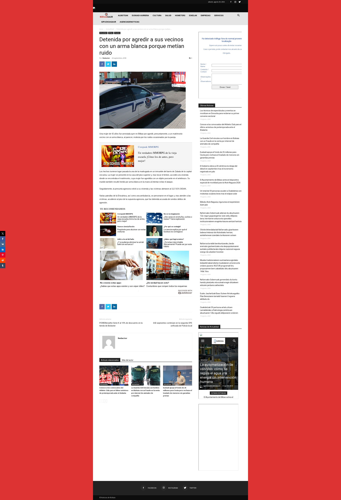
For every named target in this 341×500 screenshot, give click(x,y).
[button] (238, 15)
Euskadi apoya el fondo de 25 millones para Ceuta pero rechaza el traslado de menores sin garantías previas (219, 155)
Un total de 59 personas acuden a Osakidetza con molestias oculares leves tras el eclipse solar (220, 192)
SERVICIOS (219, 15)
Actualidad (110, 29)
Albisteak (123, 15)
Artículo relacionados (110, 360)
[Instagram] (235, 2)
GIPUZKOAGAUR (108, 22)
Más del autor (127, 360)
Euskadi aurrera (140, 15)
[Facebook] (231, 2)
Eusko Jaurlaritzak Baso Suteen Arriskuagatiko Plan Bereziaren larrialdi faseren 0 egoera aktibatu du (219, 296)
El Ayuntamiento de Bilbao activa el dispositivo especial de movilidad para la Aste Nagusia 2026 (220, 181)
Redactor (106, 58)
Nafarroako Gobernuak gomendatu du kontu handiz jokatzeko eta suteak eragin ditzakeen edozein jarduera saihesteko (219, 282)
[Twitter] (240, 2)
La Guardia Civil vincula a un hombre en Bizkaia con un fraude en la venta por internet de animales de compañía (219, 141)
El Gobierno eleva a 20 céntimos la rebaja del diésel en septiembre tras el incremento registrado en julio (218, 169)
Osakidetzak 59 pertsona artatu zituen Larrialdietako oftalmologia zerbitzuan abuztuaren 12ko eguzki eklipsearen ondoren (219, 310)
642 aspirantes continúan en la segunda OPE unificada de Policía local (172, 324)
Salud (168, 15)
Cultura (157, 15)
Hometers (180, 15)
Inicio (101, 29)
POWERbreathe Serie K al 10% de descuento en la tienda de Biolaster (121, 324)
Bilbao (111, 33)
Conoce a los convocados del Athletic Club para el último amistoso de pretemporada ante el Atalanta (113, 390)
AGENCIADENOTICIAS (129, 22)
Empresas (205, 15)
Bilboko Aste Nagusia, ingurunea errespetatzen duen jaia (220, 203)
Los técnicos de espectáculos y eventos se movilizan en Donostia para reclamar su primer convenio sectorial (219, 113)
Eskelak (193, 15)
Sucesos (117, 33)
